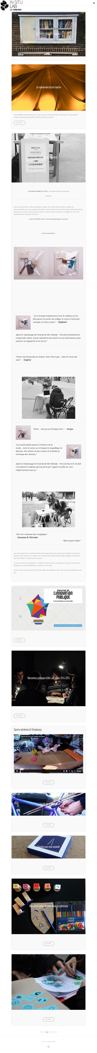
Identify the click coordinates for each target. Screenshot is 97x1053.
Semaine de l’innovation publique (48, 982)
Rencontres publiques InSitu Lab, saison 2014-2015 (48, 678)
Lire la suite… (19, 122)
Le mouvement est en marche (48, 87)
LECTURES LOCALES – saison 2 (48, 34)
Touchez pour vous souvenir (48, 847)
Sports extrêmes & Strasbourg (27, 729)
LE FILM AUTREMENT (48, 157)
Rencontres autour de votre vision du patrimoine (48, 906)
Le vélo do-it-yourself (48, 804)
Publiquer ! (48, 608)
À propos (44, 1041)
